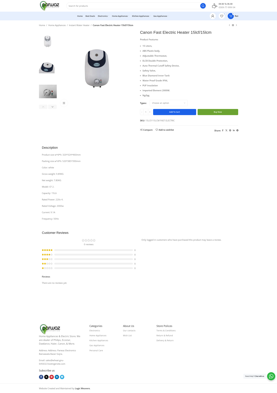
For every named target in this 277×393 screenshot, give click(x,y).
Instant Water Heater (79, 25)
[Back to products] (233, 25)
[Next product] (236, 25)
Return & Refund (164, 335)
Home (42, 25)
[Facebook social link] (223, 130)
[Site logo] (50, 5)
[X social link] (226, 130)
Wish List (127, 335)
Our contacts (129, 330)
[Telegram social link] (237, 130)
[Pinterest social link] (230, 130)
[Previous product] (229, 25)
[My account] (212, 16)
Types (143, 103)
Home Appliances (57, 25)
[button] (43, 107)
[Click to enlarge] (64, 103)
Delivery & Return (165, 340)
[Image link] (50, 329)
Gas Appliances (96, 345)
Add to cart (174, 112)
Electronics (94, 330)
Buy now (218, 112)
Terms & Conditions (166, 330)
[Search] (203, 6)
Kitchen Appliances (98, 340)
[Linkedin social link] (234, 130)
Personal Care (96, 350)
